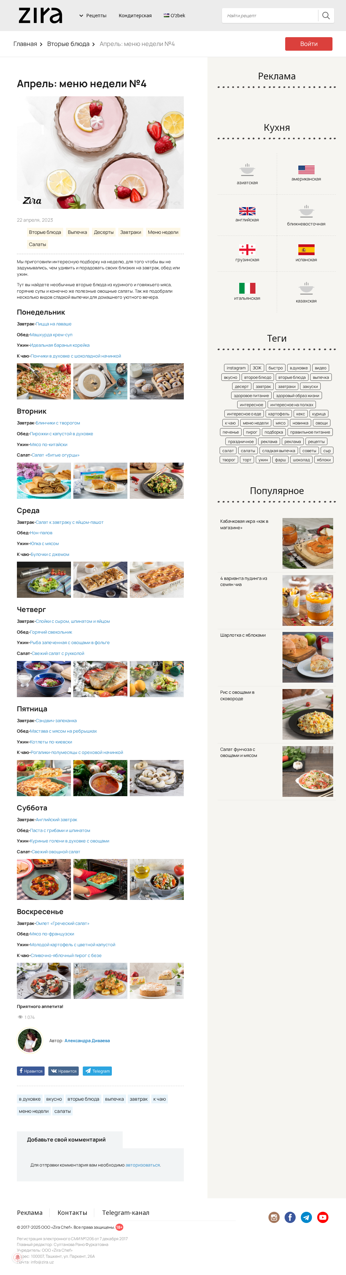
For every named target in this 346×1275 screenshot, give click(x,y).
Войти (309, 44)
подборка (274, 432)
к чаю (159, 1099)
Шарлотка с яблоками (243, 635)
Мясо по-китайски (48, 444)
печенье (231, 432)
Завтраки (130, 232)
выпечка (114, 1099)
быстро (276, 368)
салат (228, 450)
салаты (62, 1111)
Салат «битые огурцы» (56, 455)
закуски (310, 386)
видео (320, 368)
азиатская (247, 182)
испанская (306, 259)
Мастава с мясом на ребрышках (63, 731)
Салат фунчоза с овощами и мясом (238, 752)
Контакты (72, 1212)
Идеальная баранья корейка (60, 345)
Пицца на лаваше (54, 324)
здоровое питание (251, 395)
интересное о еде (244, 414)
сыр (327, 450)
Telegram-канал (125, 1212)
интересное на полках (291, 405)
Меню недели (163, 232)
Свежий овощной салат (56, 852)
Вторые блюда (68, 44)
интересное (251, 405)
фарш (280, 460)
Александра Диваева (87, 1040)
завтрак (139, 1099)
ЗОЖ (257, 368)
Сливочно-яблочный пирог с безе (66, 955)
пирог (251, 432)
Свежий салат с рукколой (58, 653)
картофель (278, 414)
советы (309, 450)
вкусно (54, 1099)
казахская (306, 301)
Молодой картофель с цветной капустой (72, 944)
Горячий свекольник (51, 632)
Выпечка (77, 232)
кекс (300, 414)
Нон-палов (41, 533)
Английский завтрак (56, 819)
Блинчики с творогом (58, 423)
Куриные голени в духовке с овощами (69, 841)
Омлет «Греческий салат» (63, 923)
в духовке (30, 1099)
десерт (242, 386)
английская (247, 220)
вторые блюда (83, 1099)
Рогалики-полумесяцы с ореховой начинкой (77, 752)
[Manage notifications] (17, 1257)
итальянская (247, 298)
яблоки (324, 460)
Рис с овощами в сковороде (237, 695)
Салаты (37, 244)
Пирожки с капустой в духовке (61, 434)
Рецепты (96, 15)
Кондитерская (135, 15)
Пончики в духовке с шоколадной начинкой (76, 356)
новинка (300, 423)
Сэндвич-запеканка (56, 720)
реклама (269, 441)
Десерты (104, 232)
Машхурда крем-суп (51, 335)
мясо (281, 423)
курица (319, 414)
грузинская (247, 259)
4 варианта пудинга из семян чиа (243, 581)
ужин (263, 460)
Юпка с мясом (44, 543)
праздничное (241, 441)
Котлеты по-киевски (51, 742)
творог (229, 460)
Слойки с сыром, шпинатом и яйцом (73, 621)
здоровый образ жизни (297, 395)
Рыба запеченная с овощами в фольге (70, 642)
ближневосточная (306, 224)
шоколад (301, 460)
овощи (322, 423)
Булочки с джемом (50, 554)
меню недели (34, 1111)
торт (247, 460)
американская (306, 179)
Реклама (30, 1212)
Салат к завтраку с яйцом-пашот (70, 522)
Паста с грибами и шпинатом (60, 830)
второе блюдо (257, 377)
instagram (236, 368)
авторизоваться (143, 1165)
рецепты (316, 441)
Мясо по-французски (52, 934)
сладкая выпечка (278, 450)
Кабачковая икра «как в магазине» (244, 524)
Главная (25, 44)
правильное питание (310, 432)
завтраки (287, 386)
